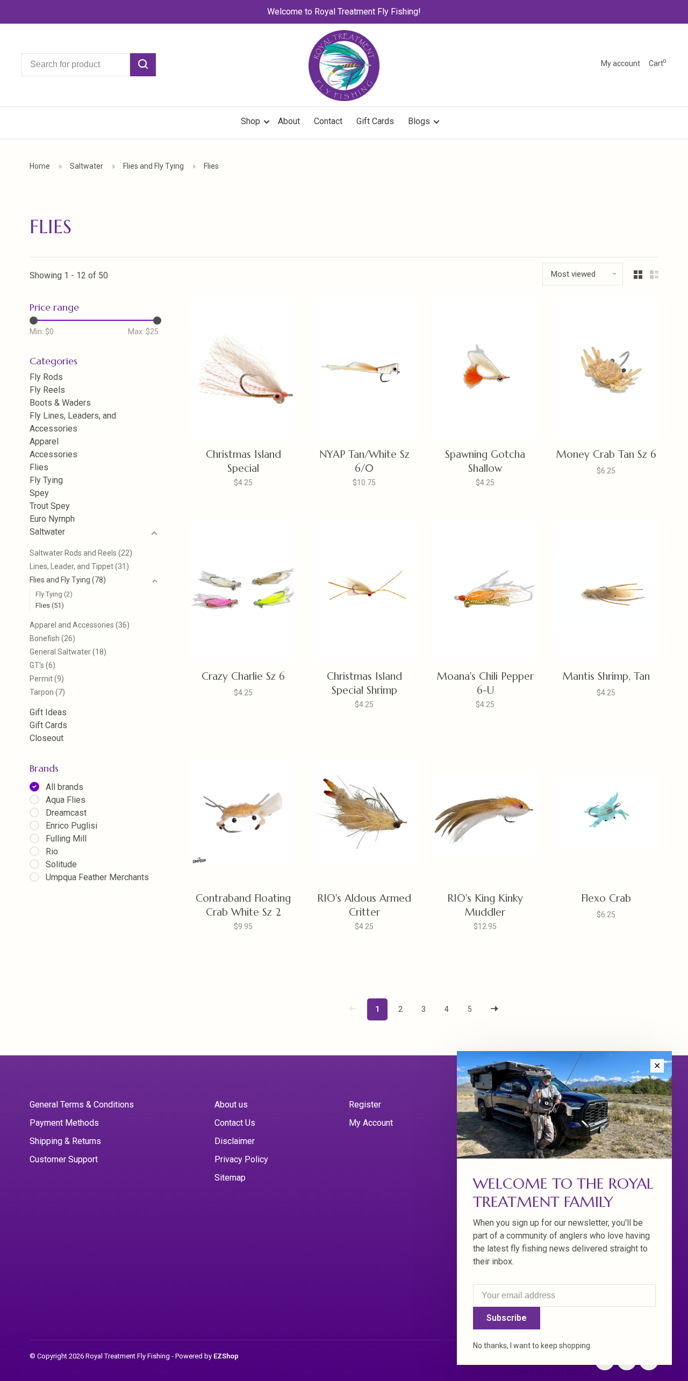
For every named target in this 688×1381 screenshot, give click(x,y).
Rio (52, 851)
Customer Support (64, 1159)
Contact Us (234, 1123)
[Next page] (494, 1009)
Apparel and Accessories (80, 625)
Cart (657, 63)
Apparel (44, 441)
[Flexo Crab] (606, 814)
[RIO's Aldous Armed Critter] (364, 814)
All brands (64, 787)
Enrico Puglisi (71, 826)
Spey (39, 493)
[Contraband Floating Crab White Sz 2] (243, 814)
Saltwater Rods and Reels (81, 553)
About (289, 121)
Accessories (53, 454)
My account (620, 63)
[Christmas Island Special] (243, 370)
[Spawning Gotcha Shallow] (485, 370)
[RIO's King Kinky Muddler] (485, 814)
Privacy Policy (241, 1159)
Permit (47, 678)
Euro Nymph (52, 519)
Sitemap (230, 1178)
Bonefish (52, 638)
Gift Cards (375, 121)
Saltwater (86, 166)
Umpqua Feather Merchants (97, 877)
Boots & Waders (60, 403)
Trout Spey (50, 506)
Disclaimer (234, 1141)
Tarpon (47, 692)
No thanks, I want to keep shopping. (532, 1345)
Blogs (419, 121)
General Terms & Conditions (82, 1104)
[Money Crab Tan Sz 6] (606, 370)
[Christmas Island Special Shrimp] (364, 592)
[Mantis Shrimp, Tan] (606, 592)
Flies (211, 166)
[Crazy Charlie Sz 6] (243, 592)
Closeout (46, 738)
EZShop (226, 1356)
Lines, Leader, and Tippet (79, 566)
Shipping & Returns (65, 1141)
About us (231, 1104)
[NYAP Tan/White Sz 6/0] (364, 370)
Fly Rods (46, 377)
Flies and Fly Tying (153, 166)
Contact (328, 121)
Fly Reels (47, 390)
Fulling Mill (66, 838)
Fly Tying (46, 480)
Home (40, 166)
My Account (371, 1123)
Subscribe (506, 1318)
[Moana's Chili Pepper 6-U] (485, 592)
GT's (42, 665)
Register (365, 1104)
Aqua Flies (65, 800)
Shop (251, 121)
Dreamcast (66, 813)
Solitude (61, 864)
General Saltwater (68, 652)
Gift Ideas (48, 712)
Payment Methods (64, 1123)
